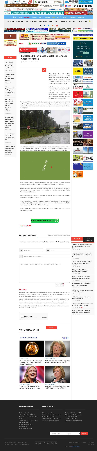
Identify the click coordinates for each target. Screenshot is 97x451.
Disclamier (91, 442)
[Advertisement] (34, 85)
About (76, 442)
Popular (77, 238)
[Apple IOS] (40, 25)
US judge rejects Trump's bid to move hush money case (10, 149)
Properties (19, 21)
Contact (84, 442)
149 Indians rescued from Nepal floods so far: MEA (81, 297)
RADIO (65, 17)
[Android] (89, 21)
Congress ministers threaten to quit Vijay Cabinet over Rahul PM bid (82, 254)
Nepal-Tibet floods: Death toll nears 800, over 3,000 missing (81, 277)
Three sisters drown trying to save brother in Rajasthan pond (82, 304)
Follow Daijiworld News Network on (43, 220)
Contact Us (81, 17)
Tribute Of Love (82, 21)
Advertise (73, 17)
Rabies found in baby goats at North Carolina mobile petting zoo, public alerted (9, 122)
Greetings (64, 21)
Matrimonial (10, 21)
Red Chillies (43, 21)
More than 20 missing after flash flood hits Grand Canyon (9, 65)
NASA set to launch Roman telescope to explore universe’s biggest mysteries (9, 105)
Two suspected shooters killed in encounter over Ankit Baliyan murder (82, 263)
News (20, 17)
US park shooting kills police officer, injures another (10, 77)
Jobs (26, 21)
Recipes (34, 17)
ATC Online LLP (75, 446)
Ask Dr (57, 21)
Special (47, 17)
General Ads (33, 21)
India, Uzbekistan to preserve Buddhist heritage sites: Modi (81, 311)
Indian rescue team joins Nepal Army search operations (81, 284)
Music (50, 21)
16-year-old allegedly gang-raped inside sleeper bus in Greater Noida (82, 246)
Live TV (59, 17)
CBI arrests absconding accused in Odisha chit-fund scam (82, 291)
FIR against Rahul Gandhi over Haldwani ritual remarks (81, 270)
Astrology (72, 21)
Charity (41, 17)
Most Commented (89, 239)
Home (70, 442)
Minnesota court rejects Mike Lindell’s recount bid (10, 136)
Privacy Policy (91, 444)
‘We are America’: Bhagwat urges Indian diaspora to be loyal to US (10, 89)
